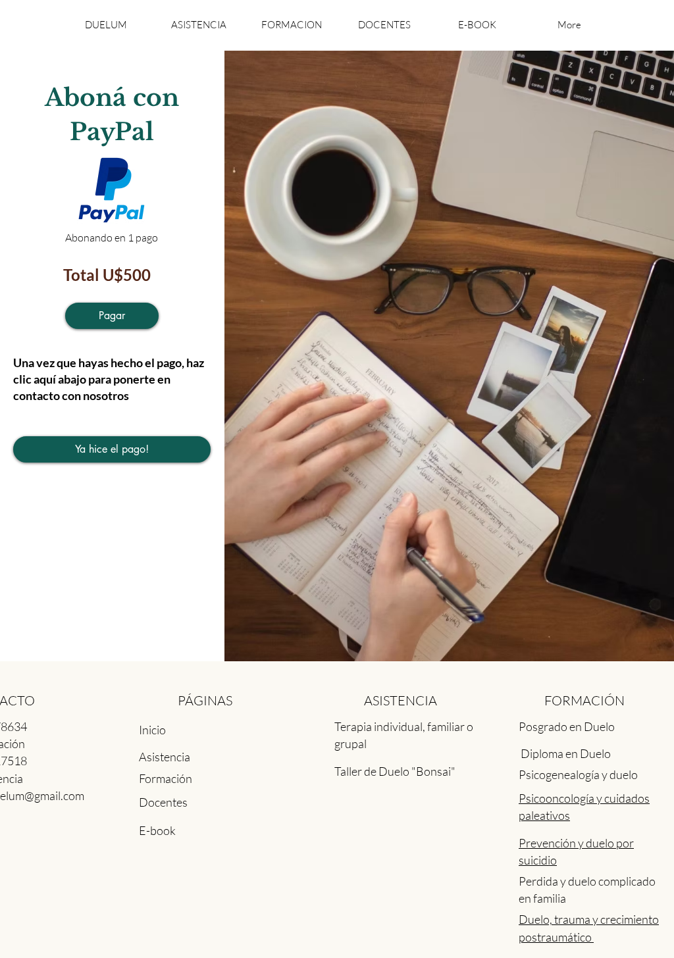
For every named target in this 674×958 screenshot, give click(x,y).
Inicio (152, 729)
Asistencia (164, 756)
